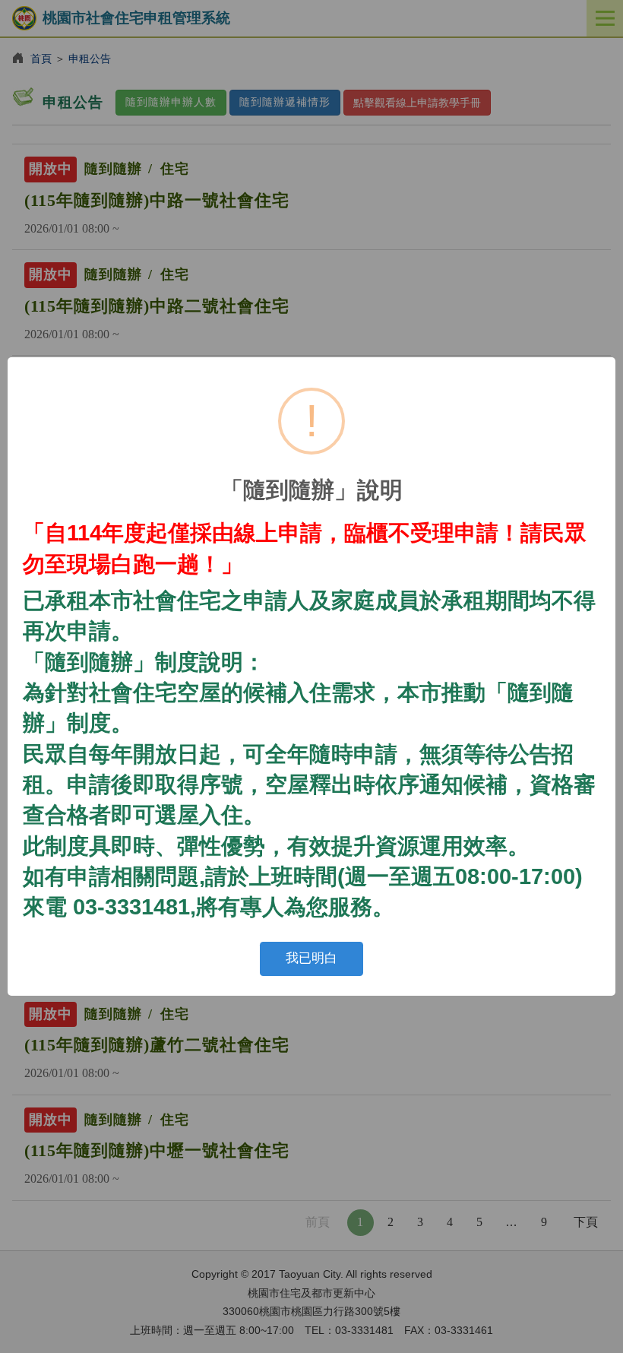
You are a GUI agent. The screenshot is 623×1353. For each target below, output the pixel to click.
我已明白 (311, 958)
